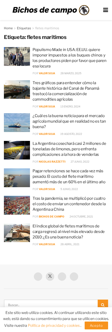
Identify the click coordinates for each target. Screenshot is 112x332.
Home (8, 28)
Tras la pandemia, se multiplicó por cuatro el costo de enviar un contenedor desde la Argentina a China (69, 204)
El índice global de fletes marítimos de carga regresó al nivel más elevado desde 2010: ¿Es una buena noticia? (69, 231)
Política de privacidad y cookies (54, 325)
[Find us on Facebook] (38, 276)
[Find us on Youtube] (62, 276)
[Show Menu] (105, 10)
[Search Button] (103, 305)
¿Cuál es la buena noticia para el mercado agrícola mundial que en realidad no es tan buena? (69, 121)
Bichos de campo (51, 216)
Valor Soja (47, 73)
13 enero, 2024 (70, 106)
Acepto (96, 325)
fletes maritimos (47, 28)
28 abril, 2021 (69, 244)
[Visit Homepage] (50, 10)
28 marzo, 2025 (71, 73)
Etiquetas (24, 28)
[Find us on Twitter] (50, 276)
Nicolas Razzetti (52, 161)
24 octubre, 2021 (81, 216)
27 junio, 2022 (79, 161)
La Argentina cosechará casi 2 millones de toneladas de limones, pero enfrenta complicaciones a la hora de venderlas (69, 149)
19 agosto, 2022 (71, 133)
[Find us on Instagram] (74, 276)
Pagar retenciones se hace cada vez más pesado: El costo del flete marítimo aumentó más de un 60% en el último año (69, 176)
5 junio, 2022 (69, 189)
